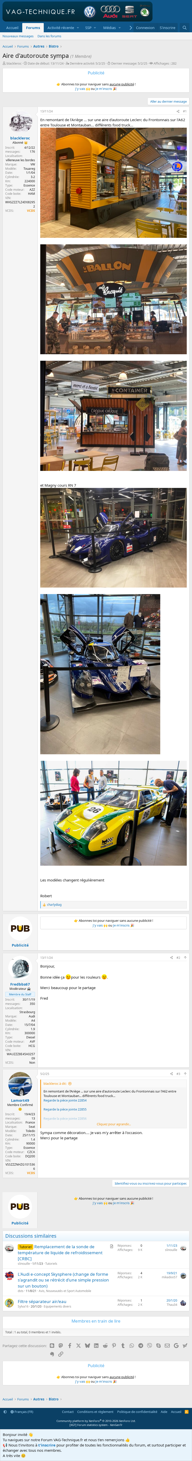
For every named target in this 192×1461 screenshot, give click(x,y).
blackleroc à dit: (55, 1083)
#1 (185, 111)
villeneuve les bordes (20, 160)
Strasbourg (27, 1012)
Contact (68, 1411)
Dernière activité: (87, 63)
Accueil (12, 27)
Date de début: (46, 63)
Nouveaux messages (18, 36)
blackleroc (14, 63)
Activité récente (61, 27)
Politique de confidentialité (137, 1411)
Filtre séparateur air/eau (42, 1301)
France (30, 1122)
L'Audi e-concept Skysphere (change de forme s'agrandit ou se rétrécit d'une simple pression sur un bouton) (63, 1280)
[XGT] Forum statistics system (96, 1425)
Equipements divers (57, 1306)
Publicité (20, 945)
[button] (78, 27)
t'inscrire (47, 1444)
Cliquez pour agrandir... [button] (114, 1124)
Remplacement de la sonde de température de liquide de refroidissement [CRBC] (60, 1252)
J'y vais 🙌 (82, 88)
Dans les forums (49, 36)
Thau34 (172, 1305)
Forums (33, 27)
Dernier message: (129, 63)
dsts (21, 1291)
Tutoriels (51, 1263)
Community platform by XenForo (96, 1421)
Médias (109, 27)
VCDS (31, 211)
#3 (178, 1074)
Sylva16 (23, 1306)
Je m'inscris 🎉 (106, 88)
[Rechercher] (185, 27)
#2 (178, 958)
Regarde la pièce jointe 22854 (65, 1100)
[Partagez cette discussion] (178, 111)
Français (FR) (23, 1411)
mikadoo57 (169, 1277)
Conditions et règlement (95, 1411)
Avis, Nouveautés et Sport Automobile (65, 1291)
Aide (164, 1411)
